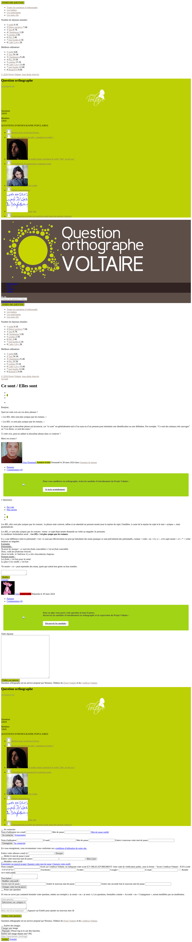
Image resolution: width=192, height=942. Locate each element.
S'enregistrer (20, 835)
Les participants (14, 12)
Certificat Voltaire (89, 683)
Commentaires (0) (15, 470)
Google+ (114, 870)
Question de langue (88, 462)
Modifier (5, 577)
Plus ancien (12, 509)
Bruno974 (13, 69)
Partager (10, 467)
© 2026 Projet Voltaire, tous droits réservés (20, 74)
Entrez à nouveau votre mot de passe (131, 840)
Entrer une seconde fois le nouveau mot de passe (122, 884)
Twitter (80, 870)
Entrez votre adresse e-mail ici (14, 853)
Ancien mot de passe (10, 884)
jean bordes (13, 40)
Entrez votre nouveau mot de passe (16, 858)
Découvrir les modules (55, 623)
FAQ (9, 286)
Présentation (12, 284)
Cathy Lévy (14, 42)
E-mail (46, 840)
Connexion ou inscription (12, 302)
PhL (10, 37)
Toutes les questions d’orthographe (22, 7)
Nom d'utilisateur (9, 840)
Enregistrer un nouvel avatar (14, 864)
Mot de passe (58, 832)
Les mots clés (13, 15)
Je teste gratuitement (55, 489)
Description (6, 878)
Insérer (5, 939)
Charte (10, 291)
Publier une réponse (10, 680)
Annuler (4, 580)
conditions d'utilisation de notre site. (71, 848)
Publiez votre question (11, 916)
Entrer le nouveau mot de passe (60, 884)
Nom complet (7, 867)
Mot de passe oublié (100, 832)
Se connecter (19, 843)
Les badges (12, 10)
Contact (10, 289)
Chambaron (13, 32)
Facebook (45, 870)
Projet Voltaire (69, 683)
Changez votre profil (61, 864)
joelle (11, 24)
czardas (12, 35)
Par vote (10, 507)
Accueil (4, 379)
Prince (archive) (15, 27)
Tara (10, 30)
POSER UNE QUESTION (12, 3)
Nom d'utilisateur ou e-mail (13, 832)
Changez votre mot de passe (39, 864)
